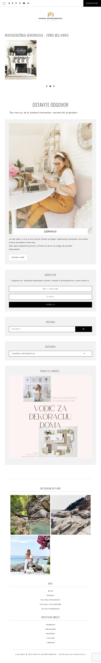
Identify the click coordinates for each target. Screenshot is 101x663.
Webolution (80, 654)
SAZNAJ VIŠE (18, 257)
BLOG (50, 591)
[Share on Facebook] (46, 86)
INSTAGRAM (51, 629)
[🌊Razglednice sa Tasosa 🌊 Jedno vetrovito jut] (71, 515)
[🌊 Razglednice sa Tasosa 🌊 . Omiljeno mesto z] (30, 555)
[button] (50, 3)
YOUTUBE (51, 638)
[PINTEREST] (16, 3)
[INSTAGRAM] (20, 3)
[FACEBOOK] (12, 3)
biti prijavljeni (69, 112)
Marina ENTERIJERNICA (50, 16)
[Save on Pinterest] (54, 86)
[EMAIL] (28, 3)
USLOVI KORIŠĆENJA (50, 609)
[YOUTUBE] (24, 3)
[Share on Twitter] (50, 86)
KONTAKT (51, 595)
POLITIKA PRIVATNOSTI (50, 600)
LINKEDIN (51, 643)
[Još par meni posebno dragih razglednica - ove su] (30, 515)
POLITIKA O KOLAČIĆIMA (50, 604)
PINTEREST (50, 634)
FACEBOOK (50, 625)
